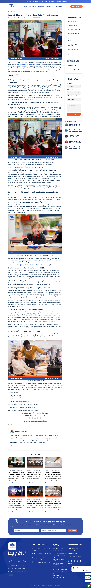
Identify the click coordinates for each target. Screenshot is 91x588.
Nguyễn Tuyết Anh (21, 431)
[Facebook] (68, 561)
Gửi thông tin (73, 114)
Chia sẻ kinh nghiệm (18, 11)
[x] (74, 561)
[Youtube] (71, 561)
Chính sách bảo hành (73, 548)
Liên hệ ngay (75, 6)
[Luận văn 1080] (11, 6)
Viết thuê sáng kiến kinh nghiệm (73, 39)
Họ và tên (69, 83)
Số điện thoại (70, 89)
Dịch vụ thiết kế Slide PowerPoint (72, 45)
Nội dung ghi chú (71, 102)
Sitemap (70, 563)
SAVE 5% (64, 1)
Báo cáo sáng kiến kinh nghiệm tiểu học (27, 167)
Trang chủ (24, 6)
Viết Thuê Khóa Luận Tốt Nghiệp (73, 34)
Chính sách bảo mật (73, 551)
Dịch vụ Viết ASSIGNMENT (73, 29)
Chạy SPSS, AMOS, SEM (73, 69)
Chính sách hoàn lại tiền (73, 553)
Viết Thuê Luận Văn (71, 21)
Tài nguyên (49, 6)
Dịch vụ (40, 6)
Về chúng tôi (32, 6)
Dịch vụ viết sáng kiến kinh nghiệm (29, 265)
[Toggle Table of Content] (16, 75)
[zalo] (77, 561)
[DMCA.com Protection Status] (12, 575)
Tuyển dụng (59, 6)
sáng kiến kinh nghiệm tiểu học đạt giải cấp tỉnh (26, 64)
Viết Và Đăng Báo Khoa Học (72, 50)
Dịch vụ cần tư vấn (72, 96)
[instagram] (80, 561)
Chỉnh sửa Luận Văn (72, 25)
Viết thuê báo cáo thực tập (73, 55)
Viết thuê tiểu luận (71, 65)
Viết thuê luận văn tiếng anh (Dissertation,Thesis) (73, 61)
